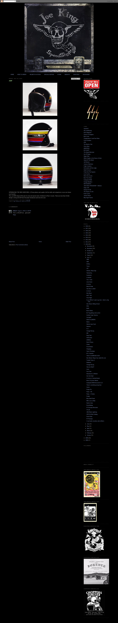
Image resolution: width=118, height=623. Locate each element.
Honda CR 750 (87, 189)
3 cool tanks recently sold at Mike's (95, 421)
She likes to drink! (91, 288)
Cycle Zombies (87, 140)
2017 (87, 228)
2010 (87, 244)
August (89, 255)
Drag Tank (89, 335)
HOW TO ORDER (21, 74)
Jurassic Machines (88, 164)
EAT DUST (86, 150)
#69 (87, 333)
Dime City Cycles (88, 176)
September (90, 253)
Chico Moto (86, 146)
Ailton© (15, 210)
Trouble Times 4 (90, 360)
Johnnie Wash (87, 195)
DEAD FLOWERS (90, 319)
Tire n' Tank (89, 279)
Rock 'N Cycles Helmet (92, 380)
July (88, 257)
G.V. (87, 328)
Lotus (87, 369)
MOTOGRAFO (87, 183)
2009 (87, 438)
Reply (14, 214)
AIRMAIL (88, 340)
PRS (87, 306)
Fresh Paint (89, 416)
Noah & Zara (89, 403)
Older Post (68, 241)
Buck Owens (89, 310)
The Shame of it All (88, 191)
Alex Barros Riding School (93, 304)
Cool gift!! (88, 317)
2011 (87, 242)
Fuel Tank (88, 371)
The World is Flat (88, 144)
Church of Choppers (89, 134)
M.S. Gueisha (89, 353)
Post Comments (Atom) (22, 244)
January (89, 435)
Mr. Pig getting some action (93, 313)
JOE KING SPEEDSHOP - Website (93, 185)
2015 (87, 233)
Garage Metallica (88, 182)
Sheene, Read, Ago (91, 270)
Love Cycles (87, 174)
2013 (87, 237)
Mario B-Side (89, 286)
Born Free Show (88, 178)
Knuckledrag (89, 405)
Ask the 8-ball (89, 376)
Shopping (88, 349)
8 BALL (88, 264)
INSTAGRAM (86, 74)
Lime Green (89, 282)
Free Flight (89, 297)
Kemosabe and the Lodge (90, 168)
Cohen (88, 344)
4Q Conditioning (88, 130)
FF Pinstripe (89, 418)
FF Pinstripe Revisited (92, 407)
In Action (88, 284)
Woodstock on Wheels (92, 373)
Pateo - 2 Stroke (90, 394)
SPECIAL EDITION (49, 74)
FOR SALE (89, 337)
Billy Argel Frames (88, 197)
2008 (87, 440)
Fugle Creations (88, 166)
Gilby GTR (86, 187)
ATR (85, 142)
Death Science (87, 170)
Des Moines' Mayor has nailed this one (96, 358)
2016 (87, 230)
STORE (59, 74)
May (88, 426)
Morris (88, 322)
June (88, 424)
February (89, 433)
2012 (87, 239)
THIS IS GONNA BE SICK (93, 355)
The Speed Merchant (89, 152)
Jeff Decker (86, 162)
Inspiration (89, 275)
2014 (87, 235)
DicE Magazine (87, 132)
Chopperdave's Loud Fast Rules (92, 138)
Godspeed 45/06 (88, 180)
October (89, 250)
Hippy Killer (86, 156)
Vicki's (88, 387)
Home (40, 241)
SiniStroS (86, 128)
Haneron (88, 326)
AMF (10, 81)
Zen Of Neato (87, 154)
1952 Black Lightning (91, 412)
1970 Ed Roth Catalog (91, 414)
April (88, 428)
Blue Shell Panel (90, 398)
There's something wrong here (93, 385)
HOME (12, 74)
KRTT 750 (89, 295)
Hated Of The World (89, 160)
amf (14, 201)
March (88, 430)
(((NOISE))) (86, 148)
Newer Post (12, 241)
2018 (87, 226)
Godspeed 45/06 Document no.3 (94, 382)
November (89, 248)
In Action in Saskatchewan (93, 378)
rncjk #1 (18, 201)
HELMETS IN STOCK (35, 74)
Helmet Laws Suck (91, 324)
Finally (88, 396)
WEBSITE (67, 74)
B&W (87, 308)
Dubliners (88, 362)
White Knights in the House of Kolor (93, 158)
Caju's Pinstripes (90, 351)
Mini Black (89, 293)
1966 (87, 259)
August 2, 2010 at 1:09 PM (24, 210)
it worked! (88, 277)
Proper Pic (89, 389)
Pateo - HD (89, 391)
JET (87, 268)
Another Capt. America (92, 315)
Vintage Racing (90, 331)
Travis (88, 266)
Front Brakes (89, 346)
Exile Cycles (87, 193)
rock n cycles (26, 201)
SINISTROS (76, 74)
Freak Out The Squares (89, 172)
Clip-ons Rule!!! (90, 367)
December (89, 246)
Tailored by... (89, 273)
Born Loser (86, 136)
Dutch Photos (89, 342)
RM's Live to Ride (90, 400)
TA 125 (88, 409)
